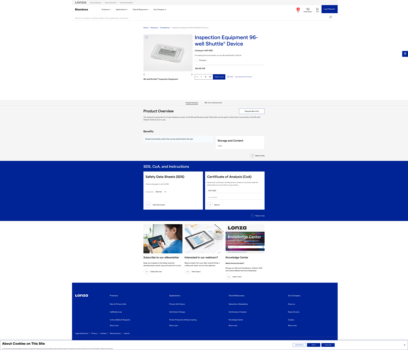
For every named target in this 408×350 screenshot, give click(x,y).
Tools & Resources (140, 10)
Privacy (94, 333)
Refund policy (115, 333)
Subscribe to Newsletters (238, 304)
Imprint (127, 333)
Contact (103, 333)
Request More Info (252, 111)
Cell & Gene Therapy (177, 312)
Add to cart (219, 77)
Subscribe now (156, 272)
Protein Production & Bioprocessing (183, 320)
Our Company (159, 10)
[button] (405, 53)
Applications (121, 10)
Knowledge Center (236, 320)
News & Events (293, 312)
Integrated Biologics (96, 2)
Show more (114, 326)
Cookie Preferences (299, 344)
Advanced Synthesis (111, 2)
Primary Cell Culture (177, 304)
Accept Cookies (328, 344)
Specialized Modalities (126, 2)
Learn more (237, 277)
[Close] (404, 345)
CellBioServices (116, 312)
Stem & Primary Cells (118, 304)
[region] (204, 345)
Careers (291, 320)
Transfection (165, 28)
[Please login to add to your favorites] (146, 37)
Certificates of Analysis (237, 312)
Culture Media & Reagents (120, 320)
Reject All (314, 344)
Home (145, 28)
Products (105, 10)
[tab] (192, 102)
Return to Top (260, 156)
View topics (196, 272)
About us (291, 304)
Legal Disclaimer (81, 333)
